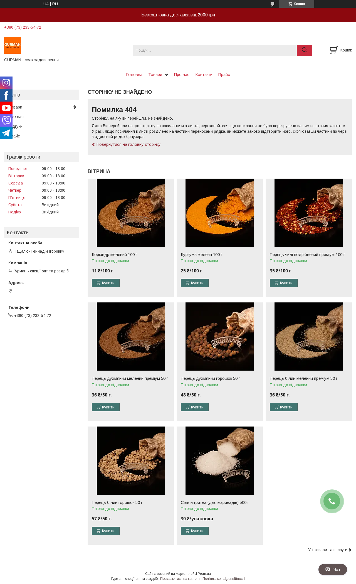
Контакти (203, 74)
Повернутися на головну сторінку (129, 144)
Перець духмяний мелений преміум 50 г (130, 378)
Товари (155, 74)
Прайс (224, 74)
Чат (336, 569)
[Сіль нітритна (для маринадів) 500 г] (220, 461)
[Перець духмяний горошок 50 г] (220, 336)
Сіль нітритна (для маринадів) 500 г (215, 502)
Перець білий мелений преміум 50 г (303, 378)
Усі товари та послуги (327, 550)
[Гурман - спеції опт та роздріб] (65, 45)
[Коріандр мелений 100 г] (131, 213)
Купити (108, 283)
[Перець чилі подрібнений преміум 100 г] (309, 213)
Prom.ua (204, 574)
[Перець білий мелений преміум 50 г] (309, 336)
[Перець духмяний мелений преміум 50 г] (131, 336)
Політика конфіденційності (223, 579)
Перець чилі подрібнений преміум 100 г (307, 254)
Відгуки (15, 126)
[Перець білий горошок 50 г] (131, 461)
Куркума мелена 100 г (201, 254)
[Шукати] (304, 50)
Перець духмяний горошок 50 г (210, 378)
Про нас (181, 74)
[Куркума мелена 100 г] (220, 213)
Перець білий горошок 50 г (117, 502)
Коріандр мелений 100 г (114, 254)
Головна (134, 74)
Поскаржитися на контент (180, 579)
